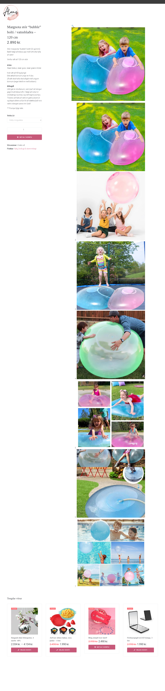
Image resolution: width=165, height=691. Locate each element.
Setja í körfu (25, 137)
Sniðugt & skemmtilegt (27, 149)
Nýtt (16, 149)
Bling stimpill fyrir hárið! (97, 638)
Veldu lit (10, 116)
